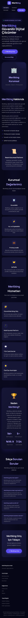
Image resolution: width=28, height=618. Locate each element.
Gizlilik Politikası (5, 601)
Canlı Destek (5, 578)
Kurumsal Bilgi (9, 57)
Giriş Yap (21, 10)
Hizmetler (5, 10)
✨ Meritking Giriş (10, 51)
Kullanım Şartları (6, 603)
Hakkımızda (4, 588)
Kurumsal (14, 7)
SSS (3, 591)
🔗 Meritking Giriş (14, 551)
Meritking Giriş (5, 576)
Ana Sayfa (5, 7)
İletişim (13, 10)
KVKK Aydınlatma (6, 605)
